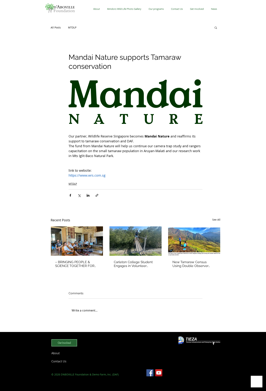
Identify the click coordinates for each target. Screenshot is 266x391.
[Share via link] (97, 195)
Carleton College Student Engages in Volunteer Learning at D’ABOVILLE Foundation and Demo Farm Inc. (135, 264)
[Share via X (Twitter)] (79, 195)
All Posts (56, 27)
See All (216, 219)
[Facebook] (149, 372)
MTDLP (72, 27)
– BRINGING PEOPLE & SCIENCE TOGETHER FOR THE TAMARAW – (74, 264)
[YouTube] (158, 372)
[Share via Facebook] (70, 195)
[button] (156, 9)
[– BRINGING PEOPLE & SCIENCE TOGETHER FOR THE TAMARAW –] (77, 241)
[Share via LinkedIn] (88, 195)
